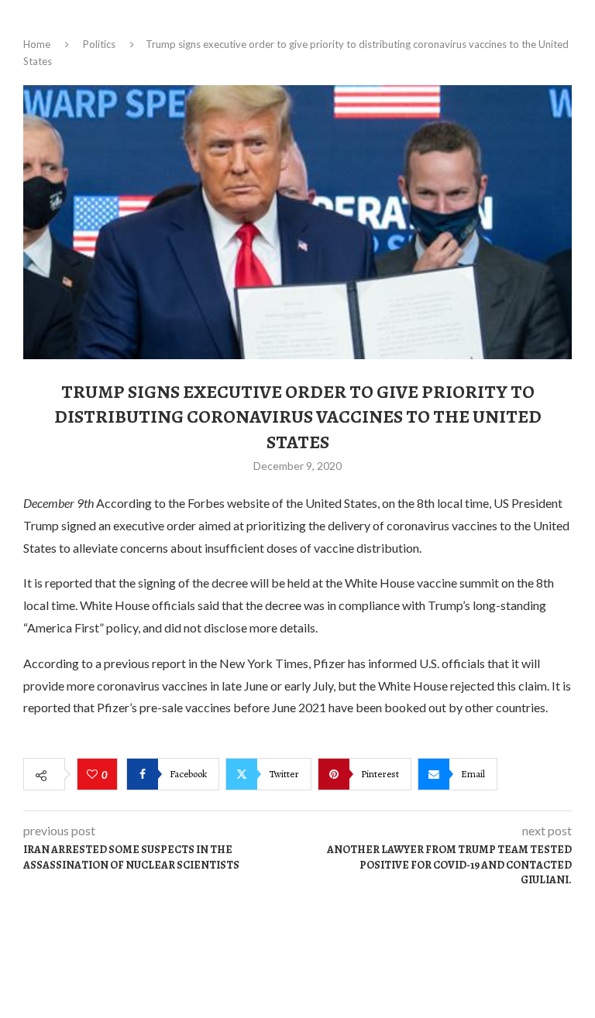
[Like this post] (94, 775)
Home (36, 44)
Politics (99, 44)
